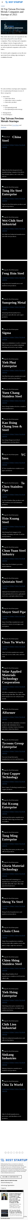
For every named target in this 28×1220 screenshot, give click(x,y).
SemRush (3, 127)
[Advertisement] (14, 74)
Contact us (3, 1188)
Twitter (16, 145)
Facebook (22, 145)
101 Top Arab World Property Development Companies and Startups (15, 1211)
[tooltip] (6, 1153)
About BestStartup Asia (7, 1182)
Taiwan (3, 6)
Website (11, 145)
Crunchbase (15, 125)
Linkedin (4, 147)
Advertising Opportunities (7, 1185)
